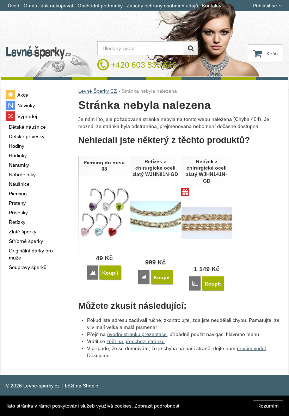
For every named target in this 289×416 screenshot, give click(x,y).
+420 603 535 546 (144, 64)
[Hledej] (191, 48)
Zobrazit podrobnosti (157, 406)
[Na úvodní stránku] (39, 52)
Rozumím (268, 406)
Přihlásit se (265, 5)
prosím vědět (251, 348)
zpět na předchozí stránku (135, 341)
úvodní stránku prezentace (137, 334)
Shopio (90, 386)
